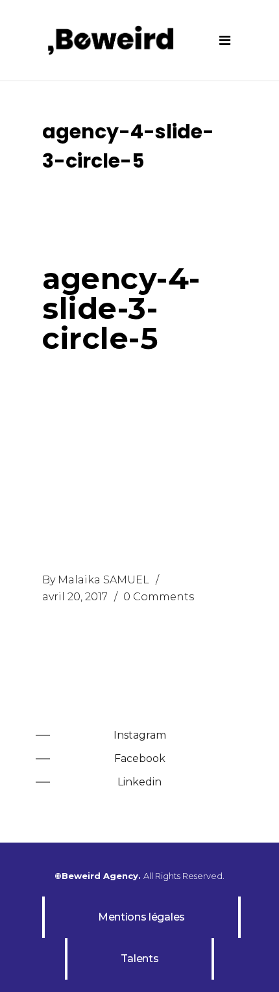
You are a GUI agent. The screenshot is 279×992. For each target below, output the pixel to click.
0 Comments (158, 597)
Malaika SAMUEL (103, 580)
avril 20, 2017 (75, 597)
